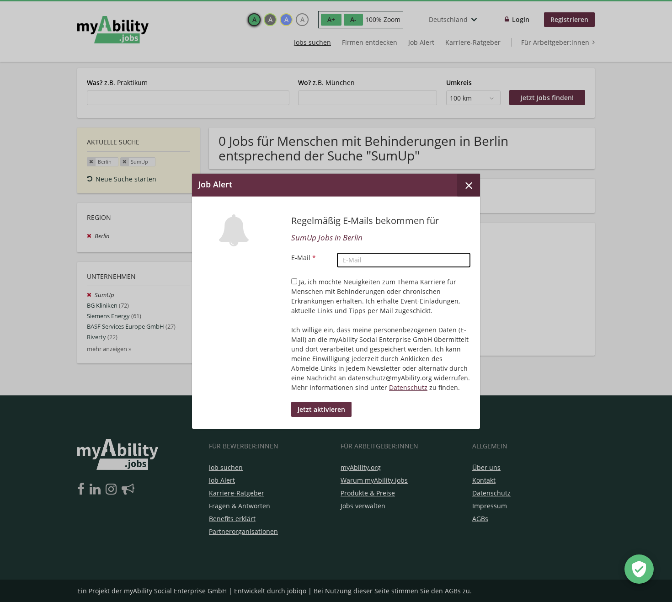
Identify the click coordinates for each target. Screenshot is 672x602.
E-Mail (303, 257)
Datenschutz (408, 387)
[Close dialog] (468, 184)
